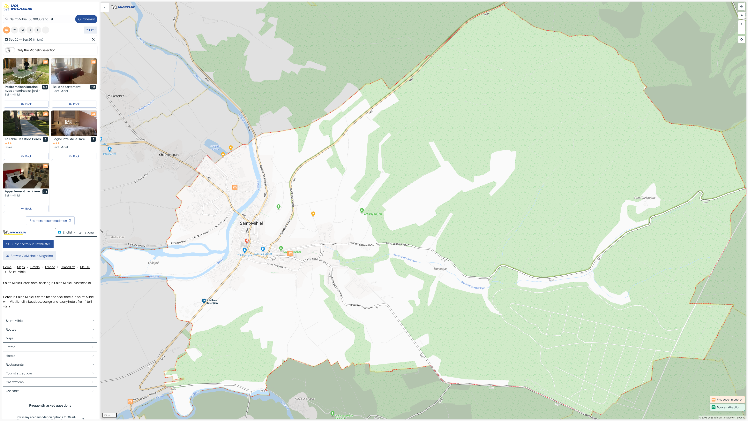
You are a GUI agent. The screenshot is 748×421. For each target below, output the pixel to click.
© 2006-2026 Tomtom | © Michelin (717, 417)
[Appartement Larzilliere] (26, 175)
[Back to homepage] (18, 7)
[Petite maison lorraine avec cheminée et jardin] (26, 71)
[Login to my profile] (741, 6)
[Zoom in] (741, 23)
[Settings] (741, 15)
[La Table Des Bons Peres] (26, 123)
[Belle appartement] (74, 71)
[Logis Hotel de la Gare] (74, 123)
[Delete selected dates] (94, 39)
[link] (727, 399)
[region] (423, 210)
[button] (130, 401)
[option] (6, 30)
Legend (741, 417)
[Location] (741, 39)
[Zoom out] (741, 30)
